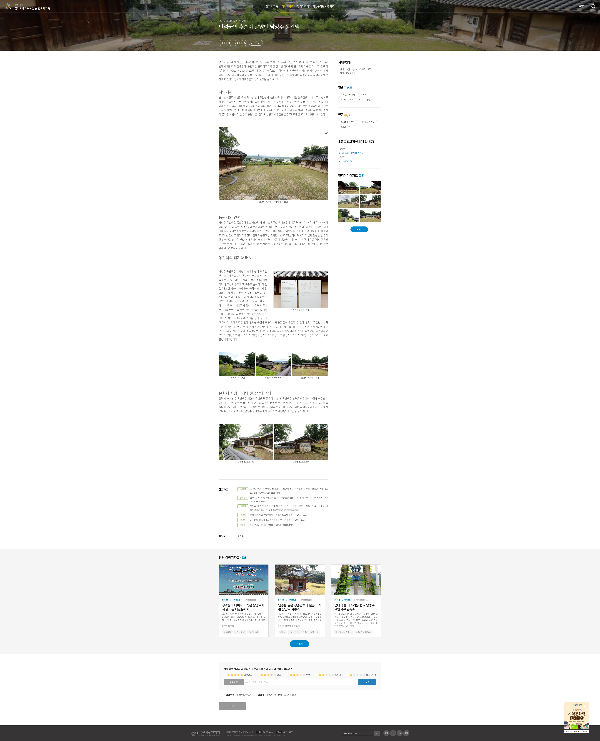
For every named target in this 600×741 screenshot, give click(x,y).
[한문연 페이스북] (393, 735)
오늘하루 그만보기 (572, 732)
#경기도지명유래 (310, 631)
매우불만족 (371, 674)
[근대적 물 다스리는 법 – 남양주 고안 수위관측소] (356, 580)
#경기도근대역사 (363, 631)
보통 (308, 674)
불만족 (338, 674)
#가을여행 (240, 631)
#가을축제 (253, 631)
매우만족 (248, 674)
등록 (367, 681)
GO (376, 733)
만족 (279, 674)
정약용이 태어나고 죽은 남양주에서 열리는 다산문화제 (243, 607)
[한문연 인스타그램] (386, 735)
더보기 (358, 229)
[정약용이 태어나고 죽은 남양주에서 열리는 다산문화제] (243, 580)
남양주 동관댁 (347, 99)
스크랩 (222, 43)
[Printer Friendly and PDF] (237, 45)
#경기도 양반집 (367, 121)
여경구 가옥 (364, 99)
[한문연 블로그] (400, 735)
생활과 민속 (32, 6)
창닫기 (585, 732)
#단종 (282, 631)
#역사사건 (294, 631)
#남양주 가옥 (347, 126)
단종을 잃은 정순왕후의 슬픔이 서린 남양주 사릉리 (299, 607)
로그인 (582, 6)
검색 (593, 6)
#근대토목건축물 (344, 631)
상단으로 (433, 735)
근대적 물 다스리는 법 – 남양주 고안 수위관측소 (354, 607)
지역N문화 (10, 6)
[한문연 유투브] (406, 735)
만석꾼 (364, 94)
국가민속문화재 (348, 94)
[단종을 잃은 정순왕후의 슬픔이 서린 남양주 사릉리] (300, 580)
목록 (232, 706)
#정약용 (227, 631)
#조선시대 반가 (348, 121)
